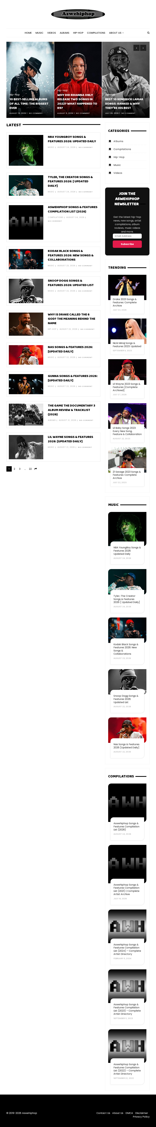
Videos (51, 33)
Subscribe (127, 244)
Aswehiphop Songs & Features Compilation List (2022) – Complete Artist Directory (127, 1069)
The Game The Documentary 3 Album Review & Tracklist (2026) (71, 410)
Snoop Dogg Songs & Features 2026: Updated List (71, 283)
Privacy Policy (141, 1116)
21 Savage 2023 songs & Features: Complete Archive (127, 475)
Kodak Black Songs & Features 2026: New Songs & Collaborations (71, 255)
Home (28, 33)
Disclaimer (141, 1113)
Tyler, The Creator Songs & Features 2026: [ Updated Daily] (70, 182)
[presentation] (136, 48)
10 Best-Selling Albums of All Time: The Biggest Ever (28, 104)
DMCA (129, 1113)
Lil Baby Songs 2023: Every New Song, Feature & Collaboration (127, 431)
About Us (115, 33)
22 (30, 469)
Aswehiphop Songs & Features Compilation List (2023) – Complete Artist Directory (127, 1009)
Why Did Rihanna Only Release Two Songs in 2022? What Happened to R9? (77, 101)
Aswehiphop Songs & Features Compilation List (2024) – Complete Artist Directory (127, 949)
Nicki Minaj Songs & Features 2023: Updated (127, 344)
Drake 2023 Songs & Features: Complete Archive (125, 302)
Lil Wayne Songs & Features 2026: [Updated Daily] (70, 439)
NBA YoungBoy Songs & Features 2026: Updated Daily (72, 139)
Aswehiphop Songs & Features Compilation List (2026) (72, 209)
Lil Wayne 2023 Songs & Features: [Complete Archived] (126, 387)
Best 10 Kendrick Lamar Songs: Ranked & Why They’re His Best (124, 104)
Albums (64, 33)
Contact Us (103, 1113)
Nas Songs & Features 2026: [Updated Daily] (70, 349)
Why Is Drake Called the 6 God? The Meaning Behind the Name (71, 319)
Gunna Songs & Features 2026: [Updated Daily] (73, 378)
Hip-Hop (78, 33)
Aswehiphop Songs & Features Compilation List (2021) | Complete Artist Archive (126, 889)
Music (39, 33)
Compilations (96, 33)
